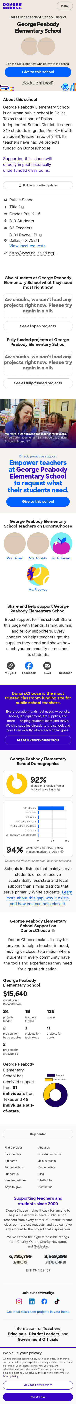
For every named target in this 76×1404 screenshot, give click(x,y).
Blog (41, 1173)
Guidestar (41, 1246)
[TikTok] (57, 1301)
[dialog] (38, 1375)
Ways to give (12, 1187)
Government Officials (38, 1339)
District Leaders (44, 1334)
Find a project (13, 1147)
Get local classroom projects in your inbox (38, 1312)
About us (44, 1147)
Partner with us (14, 1167)
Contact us (45, 1187)
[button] (11, 668)
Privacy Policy (10, 1376)
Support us (11, 1173)
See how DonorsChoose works (38, 740)
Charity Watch (27, 1242)
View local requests (27, 246)
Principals (17, 1334)
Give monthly (12, 1154)
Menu (65, 6)
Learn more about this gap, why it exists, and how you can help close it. (39, 898)
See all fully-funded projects (38, 383)
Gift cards (10, 1160)
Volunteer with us (15, 1180)
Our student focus (49, 1154)
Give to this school (38, 72)
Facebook (29, 673)
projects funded (55, 1258)
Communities (46, 1167)
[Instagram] (19, 1301)
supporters (20, 1258)
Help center (38, 1134)
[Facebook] (44, 1301)
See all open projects (38, 326)
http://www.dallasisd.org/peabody (33, 253)
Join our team (47, 1160)
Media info (45, 1180)
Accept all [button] (38, 1396)
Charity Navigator (53, 1242)
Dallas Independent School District (38, 17)
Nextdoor (65, 673)
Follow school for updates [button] (40, 185)
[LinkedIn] (31, 1301)
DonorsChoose (12, 6)
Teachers (51, 1328)
